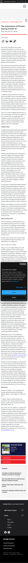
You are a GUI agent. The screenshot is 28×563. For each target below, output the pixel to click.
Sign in (9, 525)
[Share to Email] (10, 41)
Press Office (10, 522)
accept (14, 292)
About (9, 519)
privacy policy (15, 281)
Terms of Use (20, 554)
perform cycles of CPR (20, 355)
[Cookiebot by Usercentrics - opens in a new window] (19, 264)
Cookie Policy (6, 554)
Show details (19, 287)
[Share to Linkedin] (7, 41)
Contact (9, 527)
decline (14, 297)
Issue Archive (6, 462)
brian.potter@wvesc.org (7, 430)
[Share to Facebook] (3, 41)
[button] (14, 41)
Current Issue (6, 457)
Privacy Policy (13, 554)
